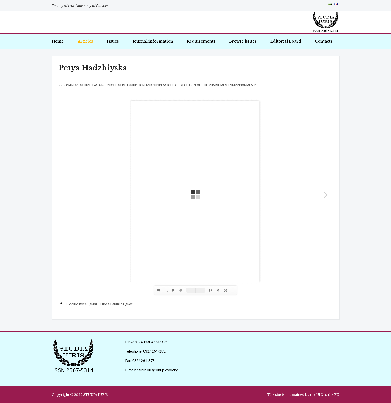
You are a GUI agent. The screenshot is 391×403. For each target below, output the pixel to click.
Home (58, 41)
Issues (113, 41)
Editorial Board (285, 41)
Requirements (201, 41)
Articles (85, 41)
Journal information (153, 41)
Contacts (323, 41)
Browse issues (242, 41)
